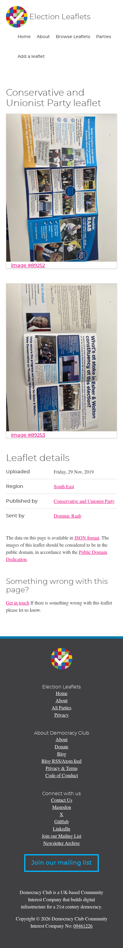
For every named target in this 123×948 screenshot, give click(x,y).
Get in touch (17, 602)
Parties (103, 37)
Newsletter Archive (61, 843)
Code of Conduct (61, 775)
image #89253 (28, 435)
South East (64, 486)
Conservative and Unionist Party (84, 501)
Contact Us (61, 800)
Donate (61, 746)
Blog (61, 753)
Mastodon (61, 807)
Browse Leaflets (73, 37)
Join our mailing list (61, 863)
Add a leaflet (31, 57)
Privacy (61, 715)
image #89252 (28, 265)
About (43, 37)
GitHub (61, 821)
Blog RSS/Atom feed (61, 761)
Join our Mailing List (61, 836)
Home (24, 37)
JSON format (86, 537)
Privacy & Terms (62, 768)
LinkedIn (61, 828)
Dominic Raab (67, 516)
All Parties (61, 707)
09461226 (83, 926)
